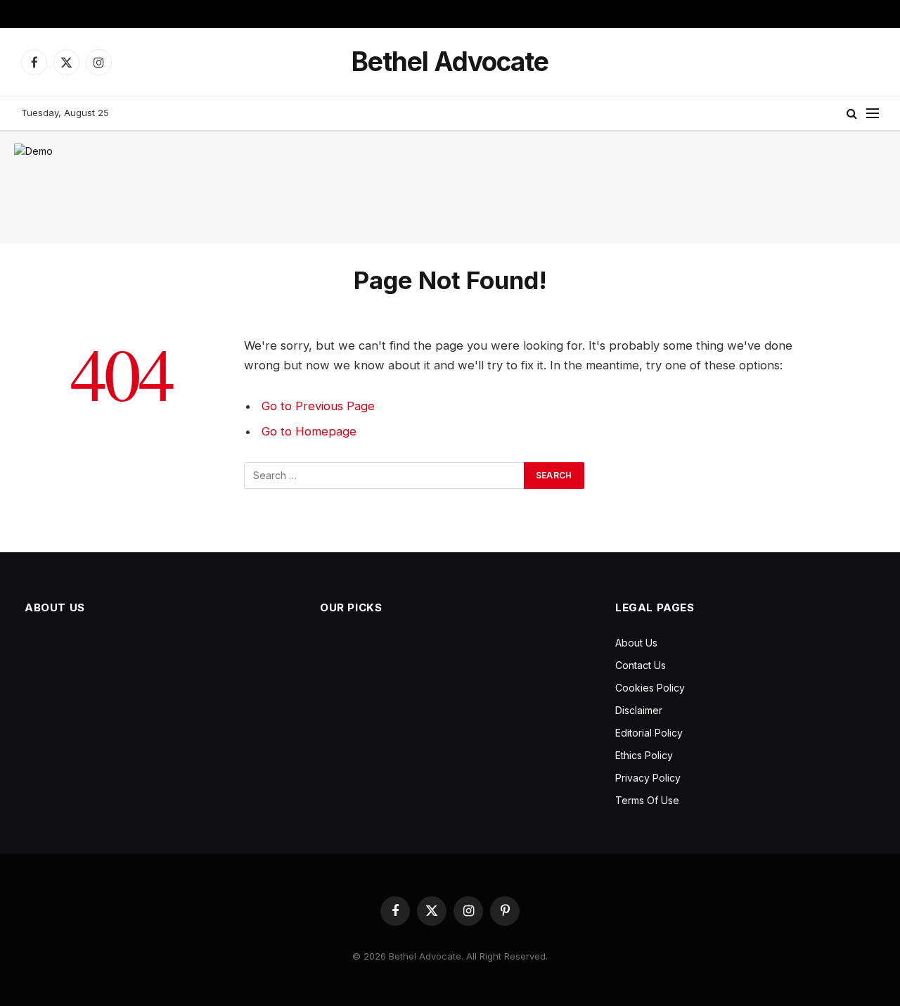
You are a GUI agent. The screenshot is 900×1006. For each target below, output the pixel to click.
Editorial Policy (649, 733)
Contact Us (640, 665)
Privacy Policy (648, 778)
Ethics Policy (644, 755)
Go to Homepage (309, 431)
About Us (636, 643)
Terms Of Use (647, 800)
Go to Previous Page (318, 406)
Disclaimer (638, 710)
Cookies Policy (650, 688)
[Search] (852, 113)
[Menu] (872, 113)
